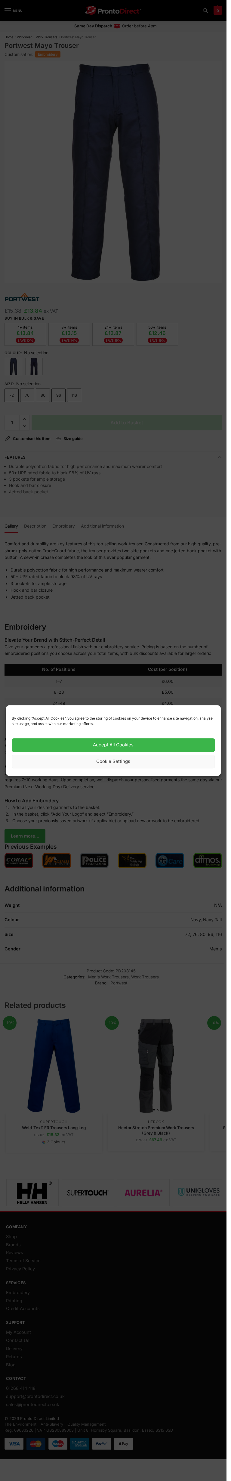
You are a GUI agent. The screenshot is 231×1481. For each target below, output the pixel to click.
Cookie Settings (113, 761)
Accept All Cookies (113, 745)
